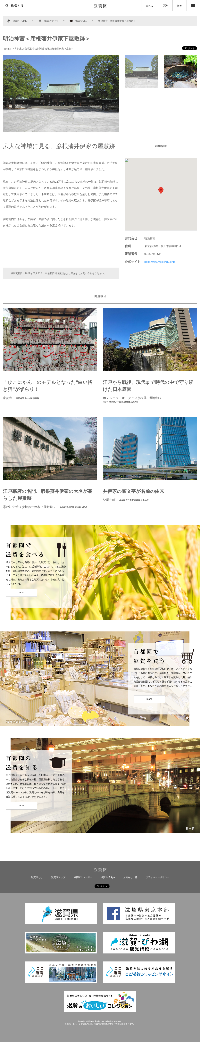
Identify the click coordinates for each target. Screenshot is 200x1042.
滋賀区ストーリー (83, 877)
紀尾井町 (134, 402)
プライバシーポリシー (157, 877)
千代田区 (120, 402)
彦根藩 (45, 48)
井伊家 (18, 48)
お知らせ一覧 (130, 877)
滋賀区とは (37, 877)
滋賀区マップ (51, 21)
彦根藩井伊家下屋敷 (60, 48)
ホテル (106, 402)
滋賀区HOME (20, 21)
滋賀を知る (81, 21)
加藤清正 (27, 48)
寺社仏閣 (37, 48)
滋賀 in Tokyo (108, 877)
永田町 (84, 507)
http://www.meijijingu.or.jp (159, 261)
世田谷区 (20, 398)
